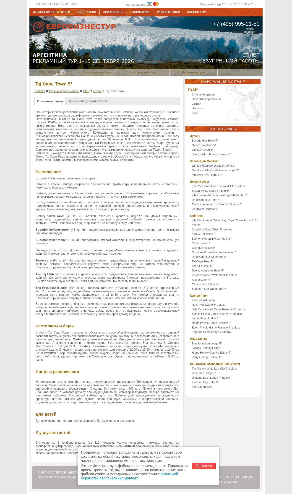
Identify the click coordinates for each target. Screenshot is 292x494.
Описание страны (203, 94)
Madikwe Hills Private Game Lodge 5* (215, 170)
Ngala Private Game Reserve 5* (212, 323)
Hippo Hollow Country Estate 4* (211, 352)
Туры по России (145, 72)
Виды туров (86, 12)
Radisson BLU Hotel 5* (206, 200)
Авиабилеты (113, 12)
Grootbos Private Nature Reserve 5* (214, 252)
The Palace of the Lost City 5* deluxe (214, 368)
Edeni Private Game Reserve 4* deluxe (216, 327)
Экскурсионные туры (97, 72)
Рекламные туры (193, 72)
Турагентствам (168, 12)
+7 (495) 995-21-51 (236, 24)
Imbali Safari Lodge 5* (205, 318)
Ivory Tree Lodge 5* (204, 373)
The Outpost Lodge (204, 300)
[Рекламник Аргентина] (146, 46)
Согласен (204, 466)
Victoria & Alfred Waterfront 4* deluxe (214, 275)
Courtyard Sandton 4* (205, 209)
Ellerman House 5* (203, 247)
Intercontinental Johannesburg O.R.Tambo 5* (220, 195)
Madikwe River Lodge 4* (207, 174)
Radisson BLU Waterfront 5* (209, 257)
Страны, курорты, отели (51, 12)
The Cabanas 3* (202, 386)
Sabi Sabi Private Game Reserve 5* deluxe (218, 309)
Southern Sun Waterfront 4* (209, 288)
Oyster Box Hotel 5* (204, 145)
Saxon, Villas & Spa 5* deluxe (210, 190)
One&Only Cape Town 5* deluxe (212, 229)
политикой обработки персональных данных (129, 476)
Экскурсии (198, 108)
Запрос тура (197, 12)
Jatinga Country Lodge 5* (208, 348)
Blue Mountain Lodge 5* (207, 343)
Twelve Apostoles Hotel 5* (208, 270)
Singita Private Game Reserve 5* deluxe (217, 314)
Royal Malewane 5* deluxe (208, 304)
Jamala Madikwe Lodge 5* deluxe (213, 165)
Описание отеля (50, 101)
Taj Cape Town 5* (203, 261)
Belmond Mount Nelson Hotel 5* (212, 238)
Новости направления (206, 99)
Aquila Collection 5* (204, 234)
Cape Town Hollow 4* (205, 284)
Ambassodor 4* (201, 279)
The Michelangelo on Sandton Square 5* (217, 204)
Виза (195, 112)
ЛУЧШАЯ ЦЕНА (50, 72)
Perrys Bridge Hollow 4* (207, 357)
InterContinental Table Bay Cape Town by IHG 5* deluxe (225, 223)
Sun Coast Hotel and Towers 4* (211, 154)
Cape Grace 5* (201, 243)
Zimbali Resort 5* (202, 149)
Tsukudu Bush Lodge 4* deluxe (211, 377)
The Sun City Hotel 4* (205, 382)
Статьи (196, 103)
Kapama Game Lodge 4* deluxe (212, 332)
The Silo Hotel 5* (202, 266)
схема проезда (249, 29)
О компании (139, 12)
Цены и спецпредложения (87, 101)
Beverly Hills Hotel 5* (205, 140)
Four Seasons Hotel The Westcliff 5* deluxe (218, 186)
